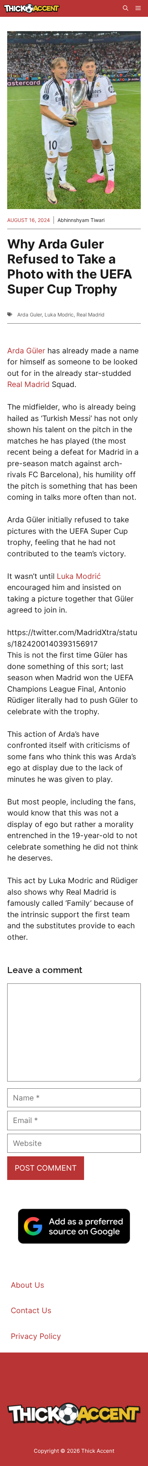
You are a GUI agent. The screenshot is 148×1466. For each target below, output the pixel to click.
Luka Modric (59, 314)
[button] (125, 8)
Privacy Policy (36, 1336)
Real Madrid (91, 314)
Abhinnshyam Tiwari (81, 220)
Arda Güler (26, 350)
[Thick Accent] (32, 8)
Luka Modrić (79, 576)
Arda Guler (29, 314)
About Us (27, 1285)
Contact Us (31, 1310)
